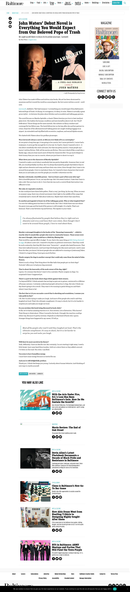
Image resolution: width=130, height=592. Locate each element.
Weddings (95, 3)
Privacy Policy (43, 578)
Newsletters (106, 83)
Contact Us (102, 574)
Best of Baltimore (68, 3)
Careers (23, 574)
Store (72, 574)
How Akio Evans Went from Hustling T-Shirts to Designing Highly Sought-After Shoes (67, 516)
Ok (115, 589)
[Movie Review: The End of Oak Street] (35, 433)
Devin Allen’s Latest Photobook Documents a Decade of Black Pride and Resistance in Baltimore (66, 457)
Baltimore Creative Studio (87, 574)
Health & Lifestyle (78, 3)
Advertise (46, 574)
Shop (31, 3)
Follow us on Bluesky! (106, 97)
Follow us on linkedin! (110, 97)
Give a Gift (106, 66)
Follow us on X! (102, 97)
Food (38, 3)
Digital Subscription (106, 71)
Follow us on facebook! (99, 97)
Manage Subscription (106, 75)
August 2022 (15, 13)
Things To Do (52, 3)
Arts (44, 3)
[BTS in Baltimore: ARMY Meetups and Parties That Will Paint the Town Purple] (35, 550)
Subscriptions (34, 574)
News (59, 3)
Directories (105, 3)
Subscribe (116, 3)
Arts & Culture (25, 13)
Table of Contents (106, 79)
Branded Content (69, 578)
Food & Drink (56, 482)
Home (87, 3)
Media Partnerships (60, 574)
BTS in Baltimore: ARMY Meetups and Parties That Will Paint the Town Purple (67, 547)
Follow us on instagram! (113, 97)
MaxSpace (55, 424)
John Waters (32, 373)
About (14, 574)
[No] (127, 589)
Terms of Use (114, 574)
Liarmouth (40, 373)
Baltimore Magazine (15, 3)
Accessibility (55, 578)
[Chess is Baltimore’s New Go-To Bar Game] (35, 491)
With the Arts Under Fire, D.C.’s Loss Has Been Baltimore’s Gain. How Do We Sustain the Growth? (68, 398)
